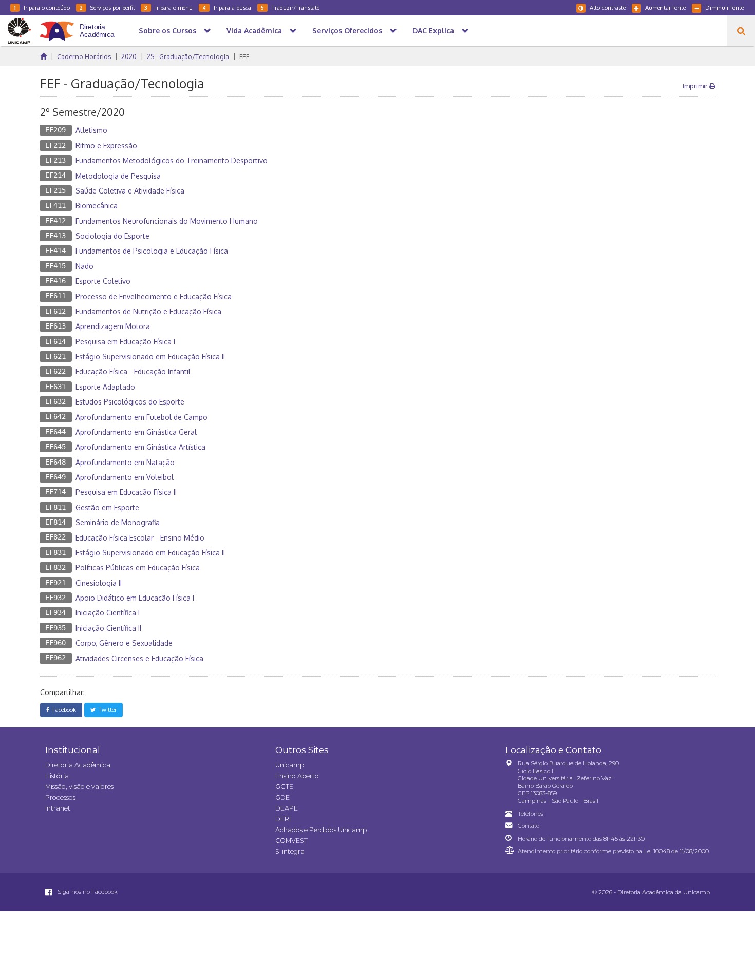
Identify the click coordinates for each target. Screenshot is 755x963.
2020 (129, 56)
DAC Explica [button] (433, 30)
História (57, 776)
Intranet (57, 808)
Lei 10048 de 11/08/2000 (676, 851)
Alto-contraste (608, 7)
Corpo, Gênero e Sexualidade (124, 643)
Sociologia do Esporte (112, 236)
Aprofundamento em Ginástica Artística (140, 446)
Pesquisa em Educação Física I (125, 341)
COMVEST (291, 840)
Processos (60, 797)
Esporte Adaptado (105, 386)
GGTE (284, 787)
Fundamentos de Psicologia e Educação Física (152, 250)
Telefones (530, 813)
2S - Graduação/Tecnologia (188, 56)
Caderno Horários (84, 56)
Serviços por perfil (107, 7)
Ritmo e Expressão (106, 145)
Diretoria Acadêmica (77, 765)
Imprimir (696, 86)
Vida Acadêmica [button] (254, 30)
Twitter (106, 710)
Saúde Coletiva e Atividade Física (130, 190)
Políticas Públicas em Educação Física (138, 567)
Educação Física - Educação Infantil (133, 371)
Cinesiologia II (99, 583)
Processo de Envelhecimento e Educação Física (154, 296)
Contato (528, 826)
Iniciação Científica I (108, 612)
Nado (84, 266)
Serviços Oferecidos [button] (347, 30)
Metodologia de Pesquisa (118, 175)
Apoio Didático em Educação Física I (135, 597)
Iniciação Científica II (108, 628)
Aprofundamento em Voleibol (125, 477)
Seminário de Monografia (118, 522)
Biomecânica (97, 205)
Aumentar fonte (665, 7)
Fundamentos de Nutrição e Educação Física (148, 311)
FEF (244, 56)
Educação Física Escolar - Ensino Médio (140, 537)
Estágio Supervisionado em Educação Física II (150, 356)
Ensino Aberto (297, 776)
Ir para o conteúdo (42, 7)
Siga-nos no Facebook (87, 891)
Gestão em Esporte (107, 507)
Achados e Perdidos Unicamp (321, 830)
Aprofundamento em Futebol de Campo (141, 417)
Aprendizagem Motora (113, 326)
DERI (283, 819)
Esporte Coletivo (103, 281)
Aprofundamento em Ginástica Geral (136, 432)
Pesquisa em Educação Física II (126, 492)
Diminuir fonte (724, 7)
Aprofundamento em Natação (125, 462)
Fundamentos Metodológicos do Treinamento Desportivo (172, 160)
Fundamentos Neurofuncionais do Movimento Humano (167, 221)
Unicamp (289, 765)
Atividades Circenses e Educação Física (139, 658)
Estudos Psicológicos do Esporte (130, 401)
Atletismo (91, 130)
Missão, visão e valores (79, 787)
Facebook (62, 710)
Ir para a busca (226, 7)
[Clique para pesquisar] (741, 30)
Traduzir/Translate (290, 7)
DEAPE (286, 808)
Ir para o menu (168, 7)
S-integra (290, 851)
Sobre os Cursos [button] (167, 30)
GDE (282, 797)
